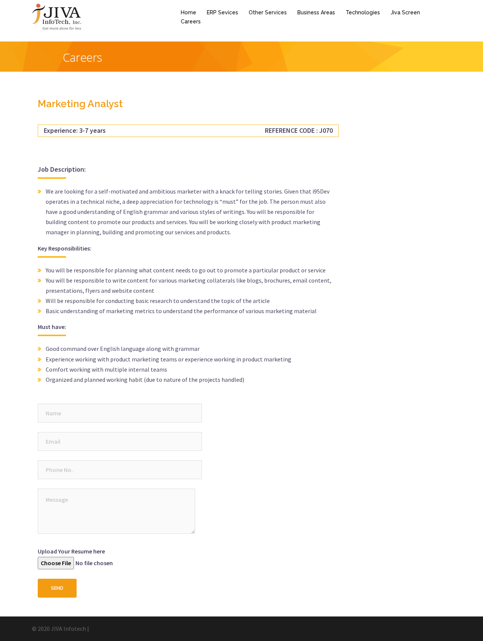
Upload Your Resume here (71, 551)
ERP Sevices (222, 12)
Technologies (363, 12)
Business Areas (316, 12)
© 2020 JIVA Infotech (59, 628)
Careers (191, 21)
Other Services (268, 12)
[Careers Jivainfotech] (57, 16)
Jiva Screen (405, 12)
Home (188, 12)
